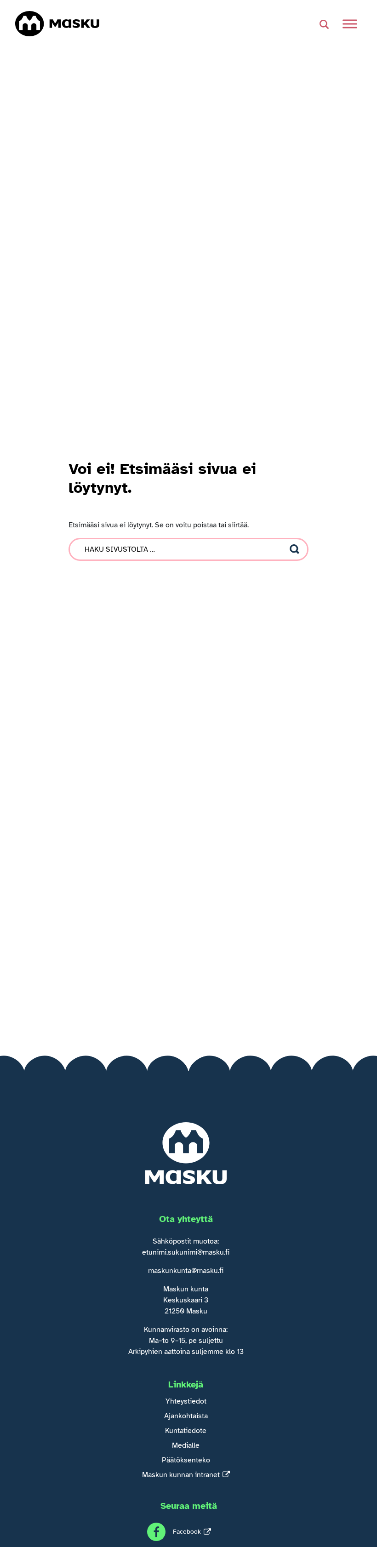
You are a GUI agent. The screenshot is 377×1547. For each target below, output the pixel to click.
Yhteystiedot (186, 1401)
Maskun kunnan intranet (181, 1474)
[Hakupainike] (324, 24)
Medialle (186, 1445)
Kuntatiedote (185, 1430)
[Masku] (57, 23)
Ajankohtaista (186, 1416)
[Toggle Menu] (350, 23)
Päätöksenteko (186, 1460)
